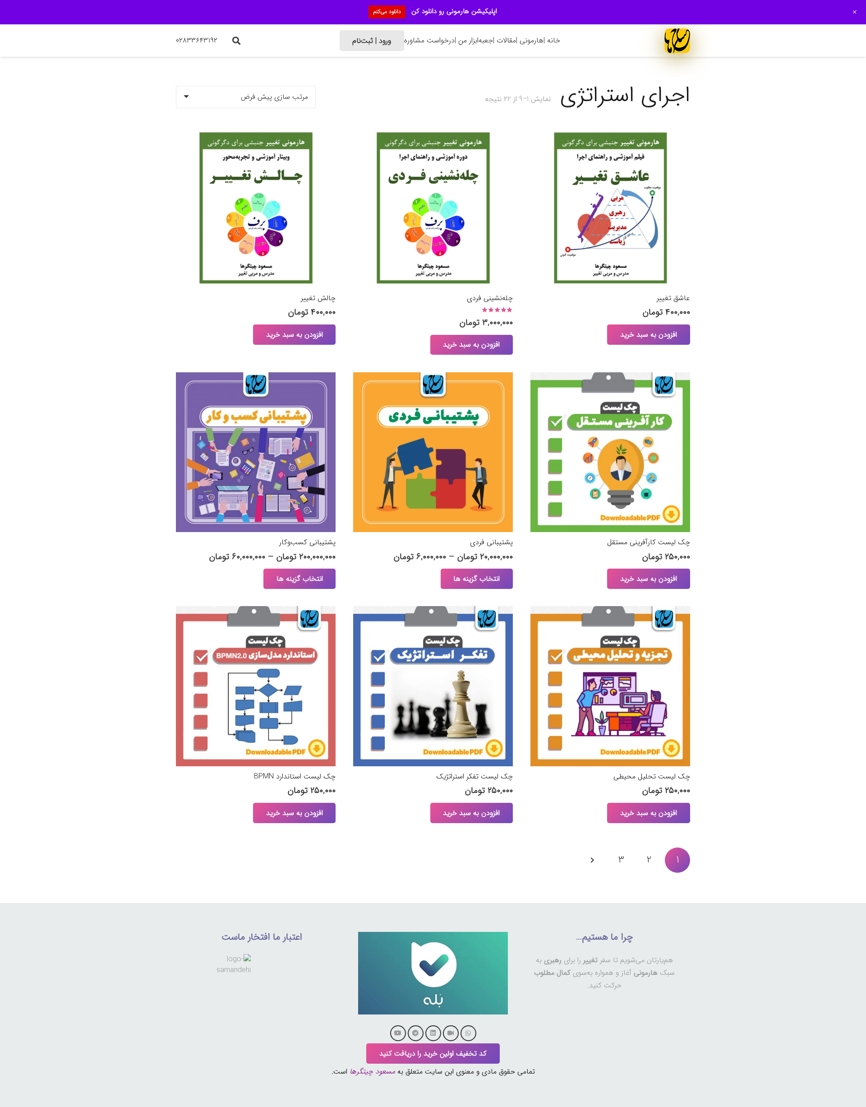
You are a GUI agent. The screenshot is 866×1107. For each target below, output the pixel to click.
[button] (236, 40)
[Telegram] (416, 1033)
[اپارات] (451, 1033)
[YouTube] (398, 1033)
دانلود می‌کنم (387, 11)
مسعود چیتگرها (372, 1071)
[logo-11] (677, 40)
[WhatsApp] (468, 1033)
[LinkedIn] (433, 1033)
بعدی (593, 860)
